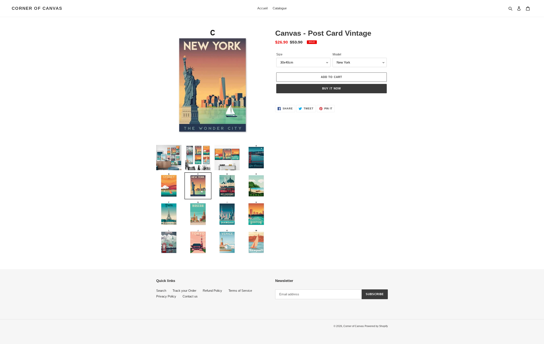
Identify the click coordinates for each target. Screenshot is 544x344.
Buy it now (331, 88)
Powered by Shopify (376, 326)
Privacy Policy (166, 296)
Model (337, 54)
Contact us (190, 296)
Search (161, 290)
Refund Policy (212, 290)
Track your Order (184, 290)
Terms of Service (240, 290)
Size (279, 54)
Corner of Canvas (37, 8)
